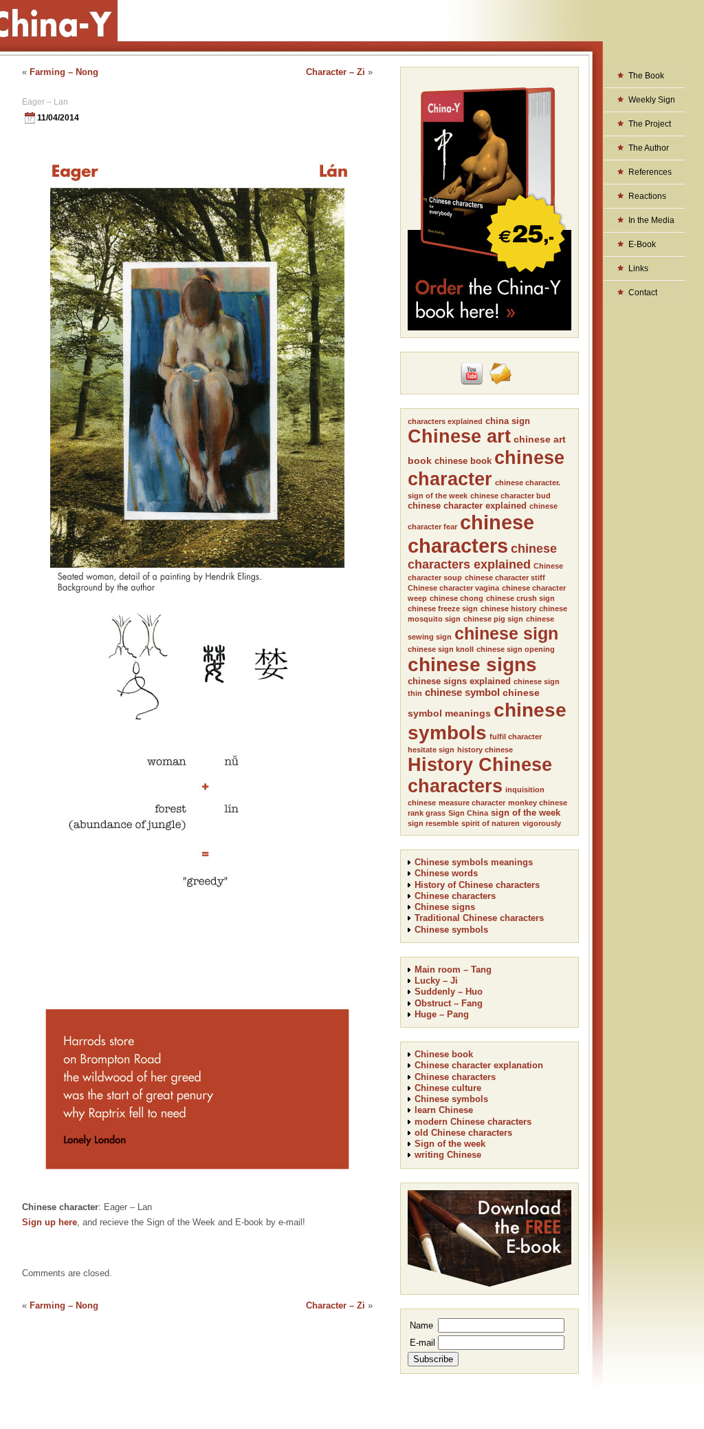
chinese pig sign (493, 619)
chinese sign (506, 633)
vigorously (541, 823)
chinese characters (471, 534)
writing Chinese (448, 1155)
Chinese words (446, 873)
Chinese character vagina (453, 588)
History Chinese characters (480, 775)
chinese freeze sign (443, 608)
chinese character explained (467, 505)
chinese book (463, 461)
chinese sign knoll (441, 649)
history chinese (485, 749)
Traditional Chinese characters (479, 918)
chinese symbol (462, 692)
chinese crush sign (520, 598)
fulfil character (516, 736)
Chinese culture (448, 1088)
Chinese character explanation (479, 1065)
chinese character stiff (505, 577)
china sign (507, 421)
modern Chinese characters (473, 1121)
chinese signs (472, 664)
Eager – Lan (45, 102)
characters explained (445, 421)
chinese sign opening (515, 649)
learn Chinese (444, 1110)
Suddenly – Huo (449, 991)
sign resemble (433, 823)
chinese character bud (510, 495)
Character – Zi (335, 72)
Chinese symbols (451, 929)
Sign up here (49, 1222)
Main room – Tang (453, 969)
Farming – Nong (64, 72)
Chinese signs (445, 907)
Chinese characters (455, 896)
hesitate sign (431, 749)
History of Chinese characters (477, 885)
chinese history (508, 608)
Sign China (468, 813)
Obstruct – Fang (449, 1003)
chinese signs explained (459, 681)
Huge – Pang (442, 1014)
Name (421, 1325)
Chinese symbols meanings (474, 862)
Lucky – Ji (436, 980)
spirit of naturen (490, 823)
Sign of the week (450, 1144)
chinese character (486, 468)
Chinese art (459, 436)
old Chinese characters (463, 1133)
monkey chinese (537, 802)
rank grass (427, 813)
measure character (472, 802)
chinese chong (456, 598)
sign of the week (525, 812)
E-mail (422, 1342)
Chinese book (444, 1054)
